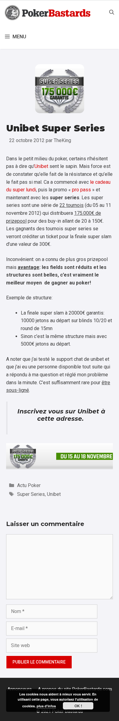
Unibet (41, 166)
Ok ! (78, 706)
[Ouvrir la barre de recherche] (111, 12)
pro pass (81, 190)
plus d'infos (46, 706)
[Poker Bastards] (48, 12)
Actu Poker (29, 485)
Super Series (31, 494)
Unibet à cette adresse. (71, 415)
